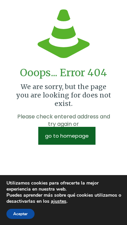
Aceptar (20, 214)
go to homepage (67, 135)
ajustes (58, 201)
